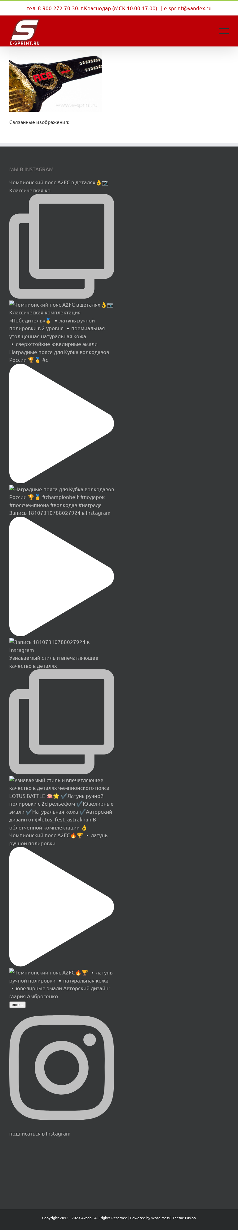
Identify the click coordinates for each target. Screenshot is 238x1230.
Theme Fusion (184, 1217)
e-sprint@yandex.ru (188, 8)
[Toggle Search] (202, 31)
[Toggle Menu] (224, 31)
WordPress (160, 1217)
